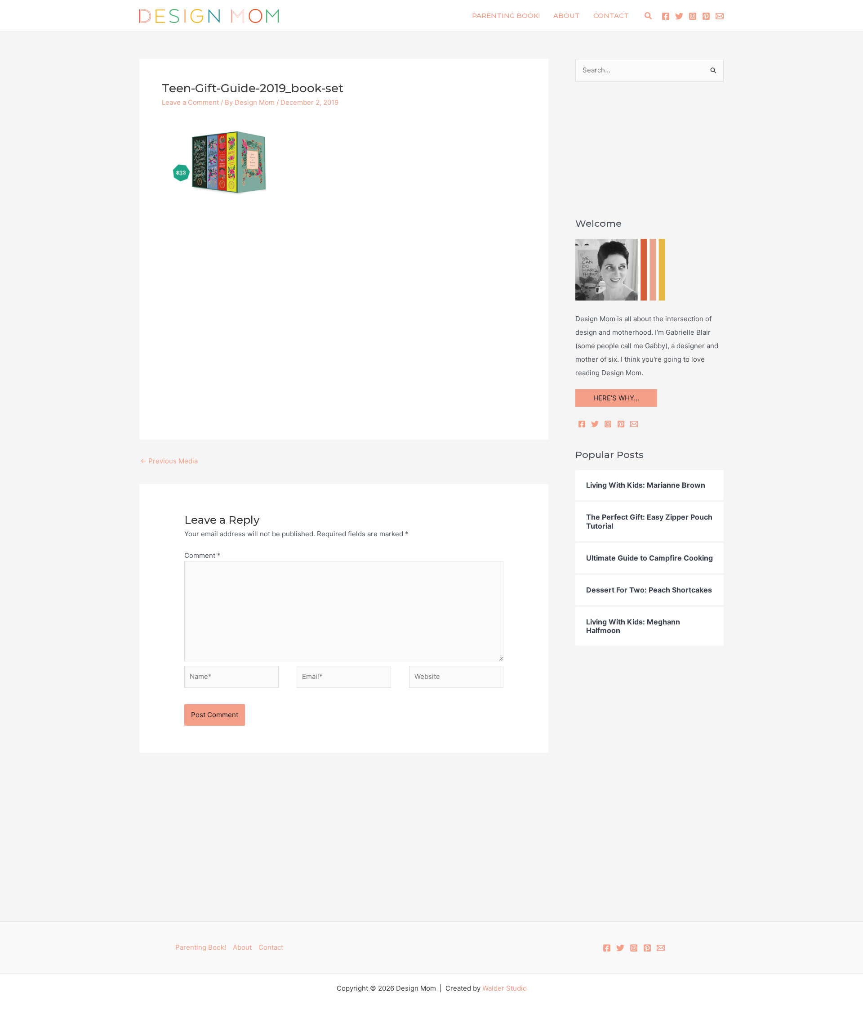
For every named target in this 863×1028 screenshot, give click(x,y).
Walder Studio (504, 988)
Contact (611, 15)
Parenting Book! (506, 15)
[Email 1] (720, 16)
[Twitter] (679, 16)
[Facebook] (666, 16)
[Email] (634, 424)
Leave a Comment (190, 102)
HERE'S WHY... (616, 398)
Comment (202, 555)
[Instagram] (693, 16)
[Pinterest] (706, 16)
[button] (649, 16)
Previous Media (169, 461)
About (566, 15)
